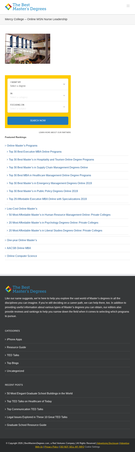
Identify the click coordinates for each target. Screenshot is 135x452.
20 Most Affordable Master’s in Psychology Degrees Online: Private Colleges (53, 222)
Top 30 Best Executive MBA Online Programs (35, 151)
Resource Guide (16, 347)
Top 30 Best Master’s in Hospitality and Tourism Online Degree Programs (51, 159)
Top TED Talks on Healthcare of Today (29, 401)
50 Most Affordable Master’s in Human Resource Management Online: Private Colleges (59, 214)
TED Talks (13, 355)
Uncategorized (15, 371)
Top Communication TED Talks (25, 409)
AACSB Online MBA (19, 248)
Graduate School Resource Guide (26, 425)
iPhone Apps (14, 339)
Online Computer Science (22, 256)
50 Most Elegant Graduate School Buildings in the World (40, 393)
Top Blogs (13, 363)
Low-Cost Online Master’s (22, 208)
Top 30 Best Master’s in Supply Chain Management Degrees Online (48, 167)
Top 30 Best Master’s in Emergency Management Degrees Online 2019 (50, 183)
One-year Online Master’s (22, 240)
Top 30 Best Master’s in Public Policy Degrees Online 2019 (43, 191)
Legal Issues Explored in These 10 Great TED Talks (37, 417)
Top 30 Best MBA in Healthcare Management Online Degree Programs (50, 175)
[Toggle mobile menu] (128, 6)
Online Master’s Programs (22, 145)
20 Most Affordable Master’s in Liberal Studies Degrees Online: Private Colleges (55, 230)
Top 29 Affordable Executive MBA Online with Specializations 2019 (48, 199)
